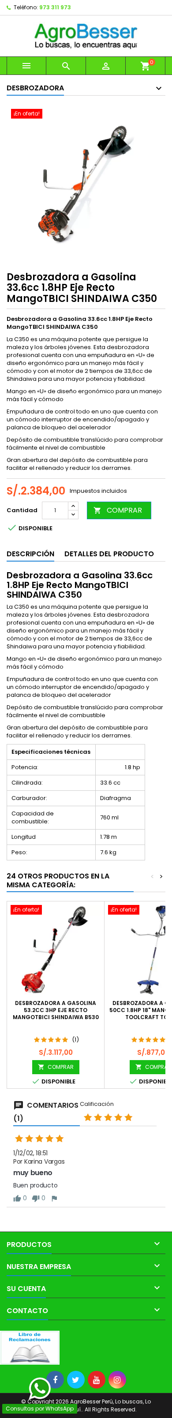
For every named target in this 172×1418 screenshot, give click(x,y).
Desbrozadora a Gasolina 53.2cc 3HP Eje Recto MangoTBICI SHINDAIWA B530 (56, 1010)
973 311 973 (55, 7)
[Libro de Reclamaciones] (30, 1347)
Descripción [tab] (30, 554)
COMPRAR (117, 510)
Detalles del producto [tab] (109, 554)
